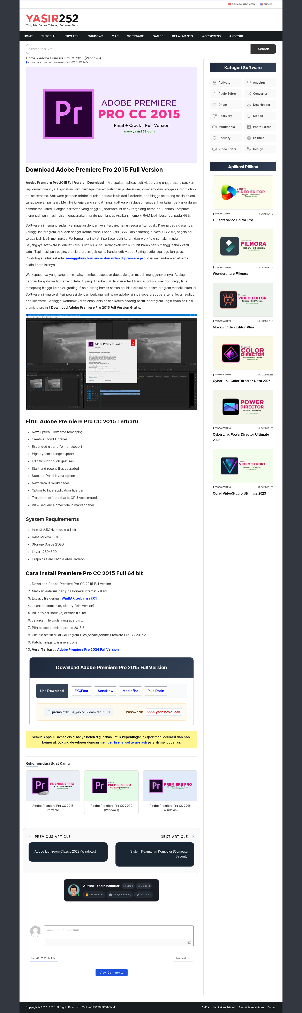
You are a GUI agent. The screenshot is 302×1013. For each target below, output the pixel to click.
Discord (145, 885)
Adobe (32, 62)
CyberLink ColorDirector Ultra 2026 (241, 381)
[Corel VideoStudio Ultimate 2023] (243, 466)
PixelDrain (156, 691)
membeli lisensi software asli (124, 742)
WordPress (211, 36)
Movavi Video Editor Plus (233, 327)
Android (236, 36)
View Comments (111, 972)
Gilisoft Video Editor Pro (233, 220)
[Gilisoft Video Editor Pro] (243, 192)
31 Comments (265, 487)
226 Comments (264, 267)
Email (130, 885)
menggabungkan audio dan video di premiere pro (105, 258)
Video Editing (44, 62)
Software (135, 36)
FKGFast (81, 691)
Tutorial (48, 36)
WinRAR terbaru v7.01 (79, 598)
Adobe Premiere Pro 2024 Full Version (88, 649)
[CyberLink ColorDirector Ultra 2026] (243, 353)
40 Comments (265, 321)
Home (28, 36)
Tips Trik (72, 36)
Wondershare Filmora (230, 274)
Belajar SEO (182, 36)
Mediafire (130, 691)
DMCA (206, 1007)
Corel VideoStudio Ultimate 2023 (239, 493)
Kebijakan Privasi (224, 1007)
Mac (115, 36)
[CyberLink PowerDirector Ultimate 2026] (243, 407)
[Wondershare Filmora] (243, 246)
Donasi (271, 1007)
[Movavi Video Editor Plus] (243, 300)
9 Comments (265, 214)
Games (158, 36)
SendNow (105, 691)
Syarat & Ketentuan (251, 1007)
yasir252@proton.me (102, 1007)
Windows (95, 36)
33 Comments (265, 428)
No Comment (265, 374)
